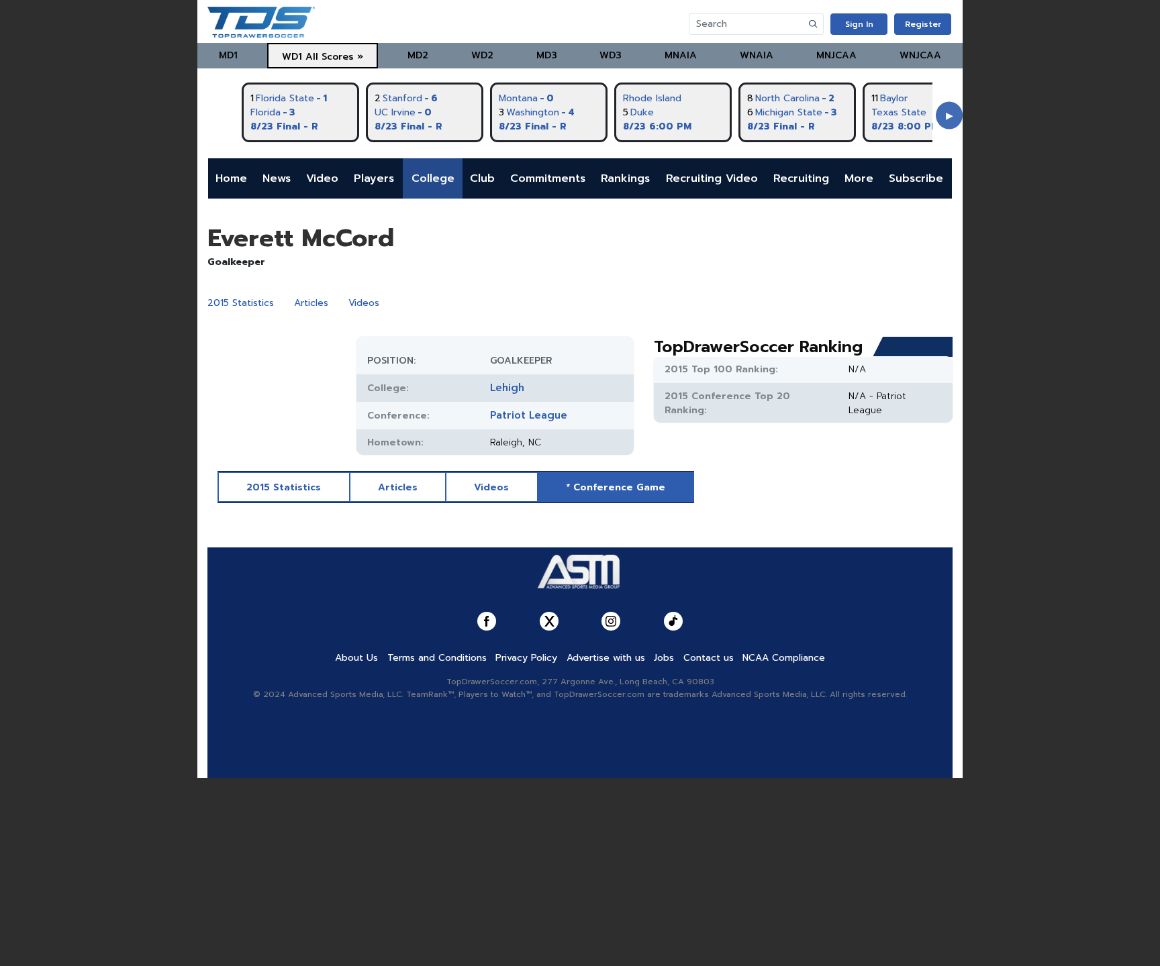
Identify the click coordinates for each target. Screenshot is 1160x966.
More (858, 178)
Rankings (625, 178)
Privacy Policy (526, 658)
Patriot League (528, 415)
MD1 (228, 55)
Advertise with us (606, 658)
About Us (356, 658)
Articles (311, 303)
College (433, 178)
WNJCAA (920, 55)
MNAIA (681, 55)
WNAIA (756, 55)
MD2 (417, 55)
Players (374, 178)
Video (322, 178)
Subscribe (916, 178)
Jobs (664, 658)
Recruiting (801, 178)
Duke (642, 112)
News (276, 178)
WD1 (292, 57)
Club (482, 178)
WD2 (482, 55)
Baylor (894, 98)
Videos (363, 303)
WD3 (610, 55)
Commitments (547, 178)
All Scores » (334, 57)
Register (923, 24)
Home (231, 178)
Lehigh (507, 387)
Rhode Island (652, 98)
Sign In (859, 24)
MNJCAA (836, 55)
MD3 (546, 55)
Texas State (898, 112)
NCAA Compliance (783, 658)
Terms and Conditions (437, 658)
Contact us (708, 658)
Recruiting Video (712, 178)
